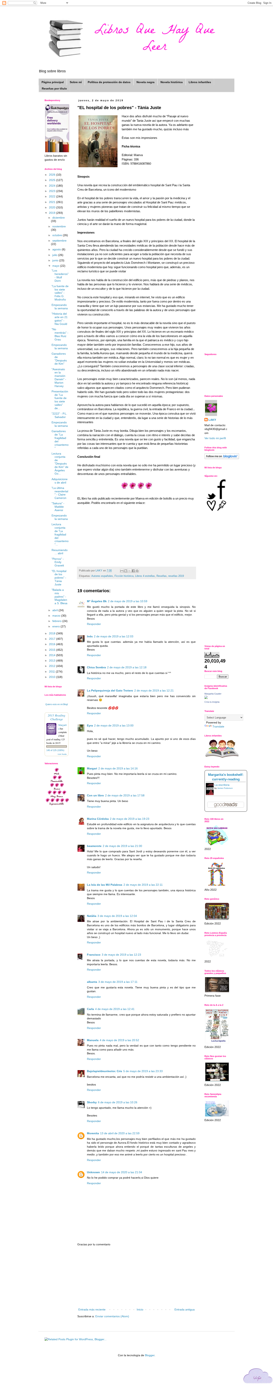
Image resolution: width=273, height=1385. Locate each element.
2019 (52, 212)
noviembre (59, 226)
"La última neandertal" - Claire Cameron (60, 492)
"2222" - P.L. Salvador (59, 415)
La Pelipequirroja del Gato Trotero (110, 690)
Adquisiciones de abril (60, 481)
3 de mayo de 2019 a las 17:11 (117, 981)
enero (56, 626)
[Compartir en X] (130, 571)
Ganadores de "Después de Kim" (59, 358)
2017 (52, 638)
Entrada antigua (184, 1309)
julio (55, 255)
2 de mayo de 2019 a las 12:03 (113, 636)
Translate (218, 726)
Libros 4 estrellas (145, 576)
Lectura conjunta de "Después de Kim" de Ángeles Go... (60, 463)
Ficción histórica (124, 576)
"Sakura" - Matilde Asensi (58, 507)
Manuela (93, 1040)
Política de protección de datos (109, 82)
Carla (90, 1009)
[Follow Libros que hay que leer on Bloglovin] (221, 458)
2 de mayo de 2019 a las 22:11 (143, 884)
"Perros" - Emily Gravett (58, 562)
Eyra (90, 725)
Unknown (93, 1172)
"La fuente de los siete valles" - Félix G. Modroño (60, 293)
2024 (52, 185)
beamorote (94, 846)
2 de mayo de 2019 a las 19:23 (129, 818)
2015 (52, 649)
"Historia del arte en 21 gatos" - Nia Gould (60, 318)
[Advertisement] (136, 1277)
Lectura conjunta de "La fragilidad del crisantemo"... (60, 534)
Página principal (53, 82)
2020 (52, 207)
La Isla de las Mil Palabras (104, 884)
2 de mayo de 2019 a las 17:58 (124, 795)
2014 (52, 655)
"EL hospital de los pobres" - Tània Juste (59, 577)
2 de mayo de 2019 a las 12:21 (154, 690)
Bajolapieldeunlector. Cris (104, 1071)
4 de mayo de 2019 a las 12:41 (115, 1009)
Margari (92, 768)
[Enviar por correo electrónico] (122, 571)
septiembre (59, 240)
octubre (57, 235)
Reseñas (161, 576)
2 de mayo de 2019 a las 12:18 (126, 667)
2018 (52, 633)
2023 (52, 191)
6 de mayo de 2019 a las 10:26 (117, 1102)
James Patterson (225, 788)
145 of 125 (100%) (55, 750)
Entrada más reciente (92, 1309)
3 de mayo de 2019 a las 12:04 (117, 915)
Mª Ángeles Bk (97, 601)
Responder (94, 624)
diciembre (58, 217)
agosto (57, 249)
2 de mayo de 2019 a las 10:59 (127, 601)
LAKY (212, 419)
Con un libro (95, 795)
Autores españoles (102, 576)
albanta (92, 981)
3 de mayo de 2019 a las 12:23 (121, 954)
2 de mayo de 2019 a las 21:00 (122, 846)
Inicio (140, 1309)
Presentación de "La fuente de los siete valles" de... (60, 400)
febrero (57, 621)
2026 (52, 174)
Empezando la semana (60, 306)
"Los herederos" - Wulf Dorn (60, 275)
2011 (52, 671)
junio (55, 260)
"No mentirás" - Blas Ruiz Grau (60, 334)
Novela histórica (171, 82)
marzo (56, 615)
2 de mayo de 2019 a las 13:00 (114, 725)
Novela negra (145, 82)
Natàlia (91, 915)
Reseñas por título (54, 88)
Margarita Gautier (212, 693)
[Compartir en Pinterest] (137, 571)
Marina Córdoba (98, 818)
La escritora (221, 784)
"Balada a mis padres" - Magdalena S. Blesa (59, 596)
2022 (52, 196)
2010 (52, 677)
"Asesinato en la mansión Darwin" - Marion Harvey (59, 378)
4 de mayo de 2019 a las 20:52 (119, 1040)
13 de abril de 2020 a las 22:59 (119, 1133)
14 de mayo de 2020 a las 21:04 (121, 1172)
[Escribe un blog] (126, 571)
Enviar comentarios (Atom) (112, 1316)
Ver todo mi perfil (215, 438)
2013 (52, 660)
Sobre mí (76, 82)
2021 (52, 202)
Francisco (94, 954)
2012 (52, 666)
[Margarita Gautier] (206, 697)
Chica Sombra (96, 667)
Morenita (93, 1133)
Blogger (149, 1355)
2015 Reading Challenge (56, 717)
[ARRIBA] (258, 1376)
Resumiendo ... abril (60, 551)
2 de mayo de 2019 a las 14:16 (118, 768)
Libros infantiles (200, 82)
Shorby (92, 1102)
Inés (90, 636)
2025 (52, 180)
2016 (52, 644)
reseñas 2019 (176, 576)
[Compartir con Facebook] (133, 571)
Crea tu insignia (211, 702)
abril (55, 610)
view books (62, 754)
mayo (56, 265)
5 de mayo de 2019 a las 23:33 (143, 1071)
